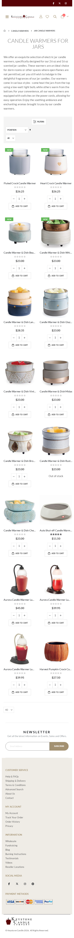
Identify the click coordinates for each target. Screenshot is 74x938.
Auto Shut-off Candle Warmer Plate (56, 530)
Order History (12, 821)
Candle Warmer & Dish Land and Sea (20, 322)
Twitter (17, 883)
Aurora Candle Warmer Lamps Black (20, 599)
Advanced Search (14, 789)
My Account (11, 813)
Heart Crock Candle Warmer (56, 183)
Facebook (9, 883)
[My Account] (41, 17)
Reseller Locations (14, 866)
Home (5, 31)
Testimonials (11, 858)
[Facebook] (53, 3)
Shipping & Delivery (15, 780)
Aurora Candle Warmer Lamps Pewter (20, 669)
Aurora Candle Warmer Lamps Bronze (56, 599)
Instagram (25, 883)
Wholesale (10, 841)
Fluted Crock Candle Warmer (20, 183)
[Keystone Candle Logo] (22, 16)
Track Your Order (14, 817)
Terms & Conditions (15, 785)
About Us (10, 793)
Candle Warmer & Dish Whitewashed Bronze (56, 252)
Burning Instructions (15, 854)
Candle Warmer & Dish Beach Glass (20, 252)
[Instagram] (65, 3)
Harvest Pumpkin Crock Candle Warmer (56, 669)
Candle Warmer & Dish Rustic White (56, 460)
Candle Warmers (20, 31)
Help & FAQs (12, 776)
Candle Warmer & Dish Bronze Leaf (20, 460)
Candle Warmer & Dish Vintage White (20, 391)
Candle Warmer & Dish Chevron (20, 530)
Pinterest (33, 883)
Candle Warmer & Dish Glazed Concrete (56, 322)
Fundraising (11, 845)
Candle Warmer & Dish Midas (56, 391)
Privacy (9, 826)
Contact (9, 797)
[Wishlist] (47, 17)
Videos (8, 862)
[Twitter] (59, 3)
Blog (7, 849)
